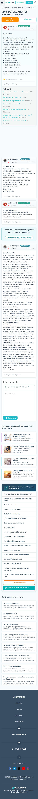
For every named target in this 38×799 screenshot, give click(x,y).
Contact (19, 703)
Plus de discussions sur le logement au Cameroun (17, 588)
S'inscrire (29, 2)
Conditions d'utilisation (19, 779)
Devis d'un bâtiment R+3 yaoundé (14, 109)
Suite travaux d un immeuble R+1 (14, 121)
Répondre (17, 84)
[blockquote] (11, 387)
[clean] (5, 389)
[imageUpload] (17, 387)
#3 (33, 205)
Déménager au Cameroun (12, 97)
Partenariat (19, 721)
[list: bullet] (22, 387)
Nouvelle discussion (10, 19)
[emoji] (19, 387)
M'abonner (28, 19)
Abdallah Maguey (13, 159)
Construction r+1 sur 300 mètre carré (15, 104)
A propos (19, 715)
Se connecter (20, 2)
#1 (33, 29)
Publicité (19, 709)
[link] (14, 387)
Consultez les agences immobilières (19, 237)
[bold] (5, 387)
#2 (33, 162)
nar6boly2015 (12, 26)
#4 (33, 248)
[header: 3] (25, 387)
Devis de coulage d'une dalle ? (13, 101)
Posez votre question (19, 583)
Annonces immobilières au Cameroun (16, 92)
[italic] (8, 387)
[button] (28, 387)
